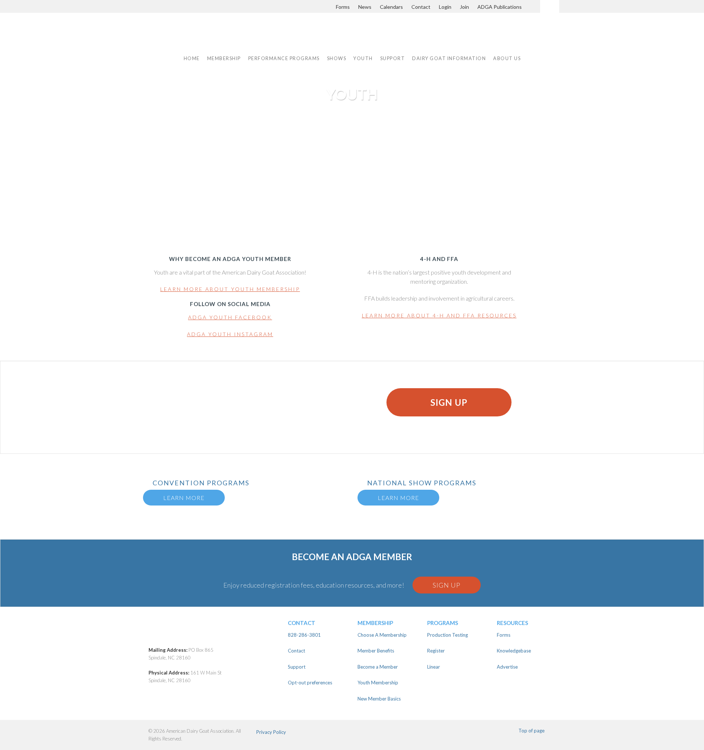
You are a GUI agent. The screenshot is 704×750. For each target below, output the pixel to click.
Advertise (507, 667)
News (364, 7)
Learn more (184, 497)
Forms (343, 7)
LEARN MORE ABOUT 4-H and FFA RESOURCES (439, 315)
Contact (420, 7)
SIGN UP (448, 402)
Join (464, 7)
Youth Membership (378, 682)
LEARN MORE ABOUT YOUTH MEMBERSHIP (230, 289)
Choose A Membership (382, 635)
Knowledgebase (514, 651)
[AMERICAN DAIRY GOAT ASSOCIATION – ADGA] (226, 37)
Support (392, 58)
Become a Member (378, 667)
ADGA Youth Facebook (230, 317)
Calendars (391, 7)
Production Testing (447, 635)
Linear (433, 667)
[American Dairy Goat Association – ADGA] (212, 632)
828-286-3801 (304, 635)
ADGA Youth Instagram (230, 334)
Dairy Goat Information (449, 58)
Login (445, 7)
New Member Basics (379, 699)
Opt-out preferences (310, 682)
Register (436, 651)
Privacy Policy (271, 732)
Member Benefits (376, 651)
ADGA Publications (499, 7)
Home (192, 58)
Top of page (531, 731)
